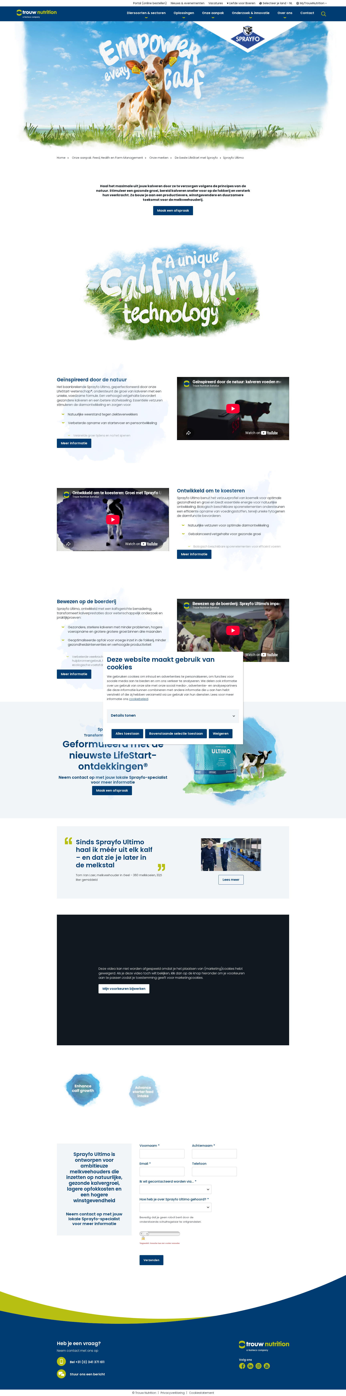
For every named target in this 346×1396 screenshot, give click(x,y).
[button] (146, 13)
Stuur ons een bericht (87, 1374)
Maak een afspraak (173, 210)
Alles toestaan (127, 733)
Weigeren (220, 733)
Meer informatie (74, 443)
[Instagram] (258, 1366)
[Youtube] (267, 1366)
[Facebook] (242, 1366)
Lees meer (231, 879)
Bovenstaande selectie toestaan (176, 733)
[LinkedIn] (250, 1366)
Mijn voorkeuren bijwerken (124, 988)
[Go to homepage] (37, 14)
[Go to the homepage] (264, 1346)
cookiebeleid (138, 699)
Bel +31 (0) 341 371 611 (87, 1362)
